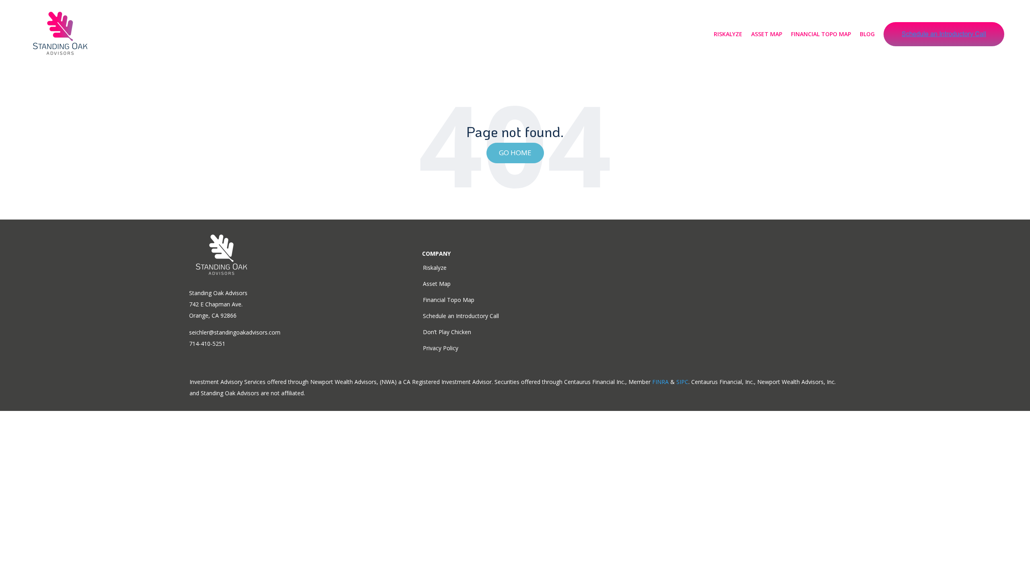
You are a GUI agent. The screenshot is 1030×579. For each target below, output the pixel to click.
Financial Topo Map (821, 34)
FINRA (660, 382)
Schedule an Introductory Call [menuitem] (461, 316)
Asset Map (766, 34)
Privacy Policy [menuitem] (440, 348)
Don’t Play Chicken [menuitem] (447, 332)
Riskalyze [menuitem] (435, 267)
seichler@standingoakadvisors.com (234, 332)
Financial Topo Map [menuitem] (448, 300)
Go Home (515, 152)
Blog (867, 34)
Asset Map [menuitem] (437, 283)
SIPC (682, 382)
